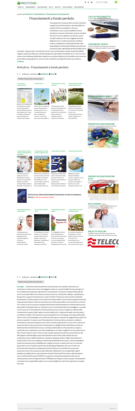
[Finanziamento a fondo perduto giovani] (76, 222)
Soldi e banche (67, 7)
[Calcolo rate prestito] (103, 28)
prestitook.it (28, 14)
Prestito (21, 7)
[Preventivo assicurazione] (103, 135)
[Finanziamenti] (42, 96)
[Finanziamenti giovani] (76, 164)
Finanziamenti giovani (75, 151)
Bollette (58, 7)
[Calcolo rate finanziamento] (25, 96)
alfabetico (44, 74)
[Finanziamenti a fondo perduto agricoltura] (76, 96)
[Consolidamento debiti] (103, 107)
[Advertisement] (38, 12)
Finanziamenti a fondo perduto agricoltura (75, 84)
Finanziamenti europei (58, 151)
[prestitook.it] (28, 3)
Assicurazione (42, 7)
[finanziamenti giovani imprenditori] (25, 222)
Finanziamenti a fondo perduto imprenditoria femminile (24, 152)
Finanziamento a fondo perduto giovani (76, 210)
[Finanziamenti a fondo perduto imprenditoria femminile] (25, 164)
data (53, 74)
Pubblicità (113, 408)
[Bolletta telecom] (103, 242)
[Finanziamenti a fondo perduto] (59, 96)
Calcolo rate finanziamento (21, 84)
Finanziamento (30, 7)
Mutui (51, 7)
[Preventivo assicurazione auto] (103, 187)
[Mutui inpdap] (103, 215)
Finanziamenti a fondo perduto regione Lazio (41, 151)
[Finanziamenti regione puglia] (59, 222)
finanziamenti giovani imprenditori (23, 210)
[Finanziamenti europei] (59, 164)
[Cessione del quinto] (103, 55)
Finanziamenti (39, 83)
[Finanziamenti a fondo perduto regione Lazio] (42, 164)
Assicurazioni (79, 7)
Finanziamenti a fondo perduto (57, 14)
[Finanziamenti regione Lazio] (42, 222)
